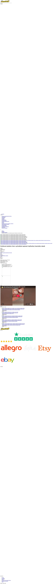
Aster (1, 254)
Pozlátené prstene (4, 220)
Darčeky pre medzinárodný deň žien (6, 216)
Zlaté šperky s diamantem (5, 226)
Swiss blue (5, 252)
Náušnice (3, 219)
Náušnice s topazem (5, 255)
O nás (3, 577)
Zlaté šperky (3, 227)
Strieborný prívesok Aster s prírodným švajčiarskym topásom (10, 317)
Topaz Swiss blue (9, 252)
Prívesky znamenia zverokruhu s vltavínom (7, 223)
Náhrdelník (3, 217)
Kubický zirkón (2, 252)
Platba (3, 579)
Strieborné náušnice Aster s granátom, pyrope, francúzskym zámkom (11, 309)
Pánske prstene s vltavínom (5, 224)
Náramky (3, 218)
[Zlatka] (5, 2)
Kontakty (3, 578)
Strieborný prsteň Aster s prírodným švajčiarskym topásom (9, 321)
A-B (0, 257)
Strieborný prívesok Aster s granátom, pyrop (8, 313)
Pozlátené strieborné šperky (5, 221)
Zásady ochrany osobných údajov (6, 580)
